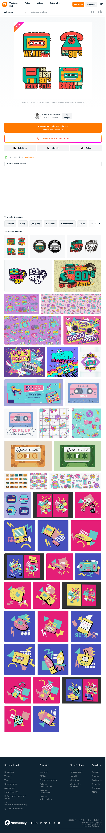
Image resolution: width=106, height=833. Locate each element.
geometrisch (67, 223)
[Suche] (92, 12)
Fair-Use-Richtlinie (89, 828)
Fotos (27, 3)
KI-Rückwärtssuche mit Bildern (15, 797)
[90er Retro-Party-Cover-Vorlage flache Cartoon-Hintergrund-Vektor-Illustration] (33, 392)
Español (93, 776)
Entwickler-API (11, 792)
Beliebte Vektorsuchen (46, 785)
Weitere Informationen (16, 164)
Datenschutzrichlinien (91, 827)
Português (95, 780)
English (93, 772)
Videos (40, 3)
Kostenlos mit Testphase (53, 128)
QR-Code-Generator (13, 808)
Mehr (11, 6)
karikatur (50, 223)
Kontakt (73, 776)
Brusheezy (9, 772)
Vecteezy (8, 776)
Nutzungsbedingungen (90, 825)
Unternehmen (10, 784)
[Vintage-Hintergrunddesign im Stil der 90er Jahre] (77, 276)
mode (82, 223)
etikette (10, 223)
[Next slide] (95, 223)
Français (94, 788)
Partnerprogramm (48, 780)
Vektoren (13, 3)
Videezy (7, 780)
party (22, 223)
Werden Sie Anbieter (75, 785)
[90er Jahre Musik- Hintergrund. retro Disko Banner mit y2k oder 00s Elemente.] (88, 505)
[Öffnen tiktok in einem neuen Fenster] (50, 824)
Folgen (67, 117)
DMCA (43, 776)
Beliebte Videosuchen (46, 797)
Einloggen (91, 4)
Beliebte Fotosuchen (45, 791)
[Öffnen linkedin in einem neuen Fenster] (41, 824)
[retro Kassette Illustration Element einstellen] (16, 481)
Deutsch (94, 784)
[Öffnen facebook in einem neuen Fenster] (32, 824)
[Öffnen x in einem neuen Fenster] (54, 824)
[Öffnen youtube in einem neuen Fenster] (59, 824)
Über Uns (74, 780)
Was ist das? (29, 157)
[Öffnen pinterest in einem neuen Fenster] (45, 824)
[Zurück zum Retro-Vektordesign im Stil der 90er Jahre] (28, 276)
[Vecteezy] (4, 4)
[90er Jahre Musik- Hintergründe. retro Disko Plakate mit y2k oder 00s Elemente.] (53, 505)
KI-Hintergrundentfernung (15, 803)
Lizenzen (44, 772)
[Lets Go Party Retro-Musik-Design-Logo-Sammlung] (47, 246)
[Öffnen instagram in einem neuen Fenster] (37, 824)
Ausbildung (9, 788)
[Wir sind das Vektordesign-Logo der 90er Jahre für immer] (84, 246)
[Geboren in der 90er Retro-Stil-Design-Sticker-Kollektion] (16, 246)
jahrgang (35, 223)
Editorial (54, 3)
